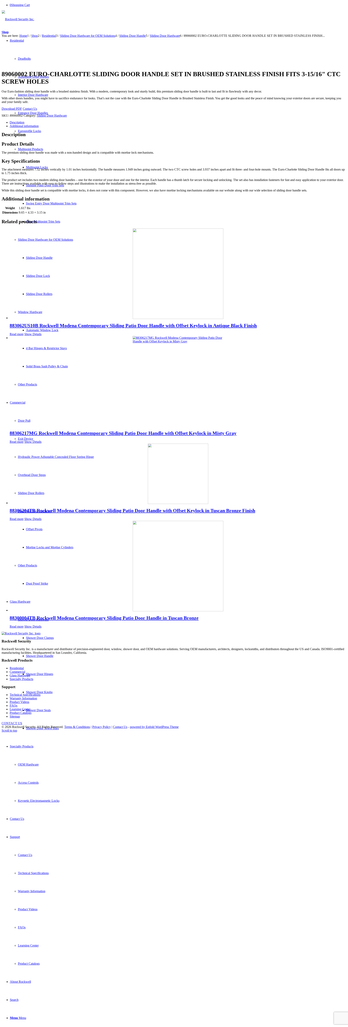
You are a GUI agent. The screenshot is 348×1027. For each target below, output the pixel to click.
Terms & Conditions (77, 727)
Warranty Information (23, 698)
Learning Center (20, 709)
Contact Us (30, 108)
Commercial (17, 671)
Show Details (32, 334)
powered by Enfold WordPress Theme (154, 727)
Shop (5, 32)
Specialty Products (21, 679)
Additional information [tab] (24, 126)
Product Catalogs (20, 712)
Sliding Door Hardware (52, 115)
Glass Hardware (20, 675)
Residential (17, 668)
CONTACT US (12, 723)
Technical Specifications (25, 694)
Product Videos (19, 702)
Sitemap (15, 716)
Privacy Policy (101, 727)
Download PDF (12, 108)
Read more (17, 334)
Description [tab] (17, 122)
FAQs (13, 705)
